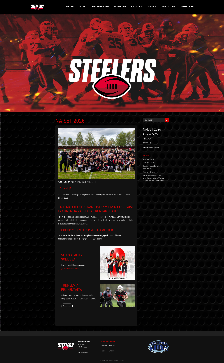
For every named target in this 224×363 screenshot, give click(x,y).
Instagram (112, 345)
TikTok (105, 351)
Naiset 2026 (152, 129)
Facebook (105, 345)
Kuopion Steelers (114, 360)
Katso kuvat (66, 306)
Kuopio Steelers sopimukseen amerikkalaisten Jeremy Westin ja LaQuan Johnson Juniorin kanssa (153, 178)
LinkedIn (111, 351)
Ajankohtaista (151, 134)
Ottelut (147, 143)
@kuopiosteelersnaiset (70, 268)
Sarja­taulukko (151, 147)
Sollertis (122, 360)
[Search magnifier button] (167, 120)
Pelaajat (147, 138)
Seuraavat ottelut (148, 159)
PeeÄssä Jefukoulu (149, 172)
